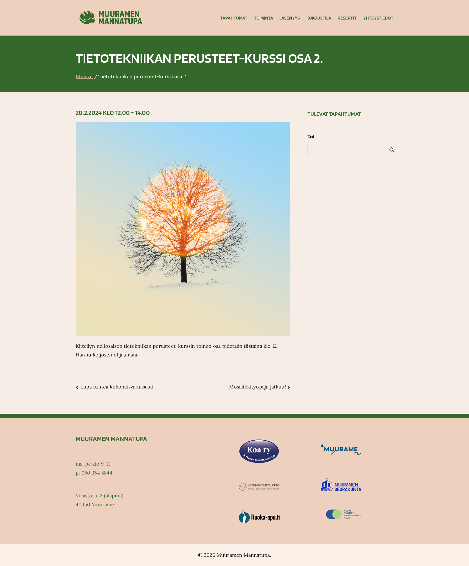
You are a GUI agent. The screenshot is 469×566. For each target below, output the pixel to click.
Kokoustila (318, 18)
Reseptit (347, 18)
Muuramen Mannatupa (243, 555)
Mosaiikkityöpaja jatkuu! (257, 387)
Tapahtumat (234, 18)
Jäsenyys (290, 18)
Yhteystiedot (378, 18)
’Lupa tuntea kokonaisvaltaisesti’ (117, 387)
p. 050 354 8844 (94, 473)
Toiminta (263, 18)
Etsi (311, 136)
